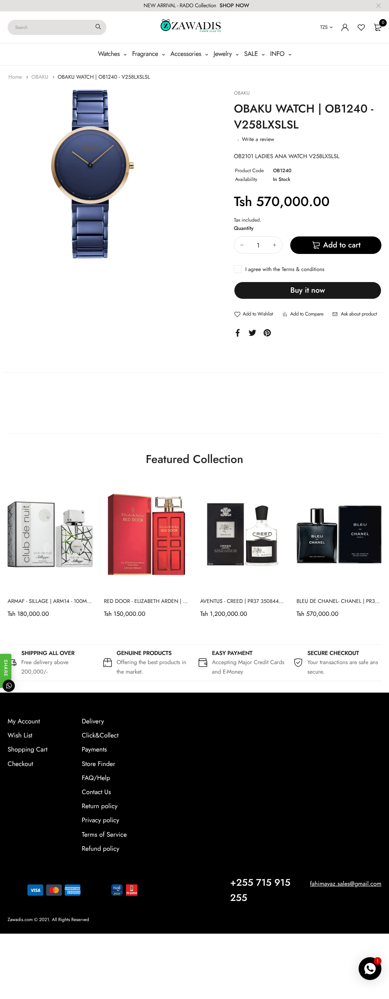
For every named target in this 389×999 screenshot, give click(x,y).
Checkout (20, 764)
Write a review (258, 139)
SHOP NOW (234, 6)
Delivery (93, 721)
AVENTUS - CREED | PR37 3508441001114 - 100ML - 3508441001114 (279, 601)
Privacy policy (100, 820)
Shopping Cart (27, 749)
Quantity (244, 228)
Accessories (187, 54)
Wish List (20, 735)
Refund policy (100, 848)
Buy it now (307, 290)
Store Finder (98, 764)
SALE (252, 54)
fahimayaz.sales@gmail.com (345, 884)
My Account (24, 721)
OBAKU (40, 77)
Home (16, 77)
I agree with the (284, 269)
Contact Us (96, 792)
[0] (377, 27)
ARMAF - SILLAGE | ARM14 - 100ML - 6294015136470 (70, 601)
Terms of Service (104, 834)
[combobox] (57, 27)
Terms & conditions (302, 269)
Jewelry (223, 54)
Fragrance (146, 54)
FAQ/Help (96, 778)
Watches (110, 54)
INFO (278, 54)
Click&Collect (100, 735)
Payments (94, 749)
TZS (324, 27)
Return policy (99, 806)
